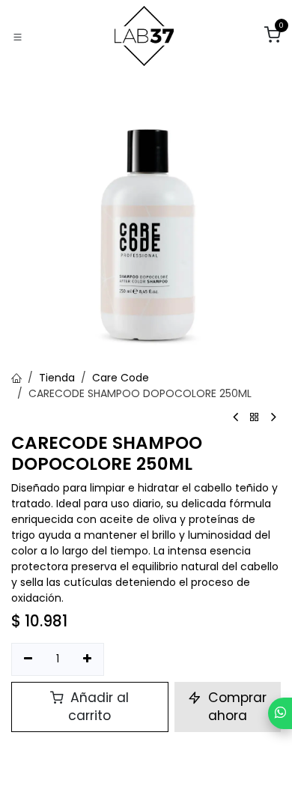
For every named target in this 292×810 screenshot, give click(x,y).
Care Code (120, 377)
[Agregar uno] (88, 659)
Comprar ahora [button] (235, 707)
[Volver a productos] (255, 418)
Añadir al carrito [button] (98, 707)
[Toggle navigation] (17, 36)
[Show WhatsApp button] (280, 713)
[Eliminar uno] (28, 659)
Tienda (57, 377)
